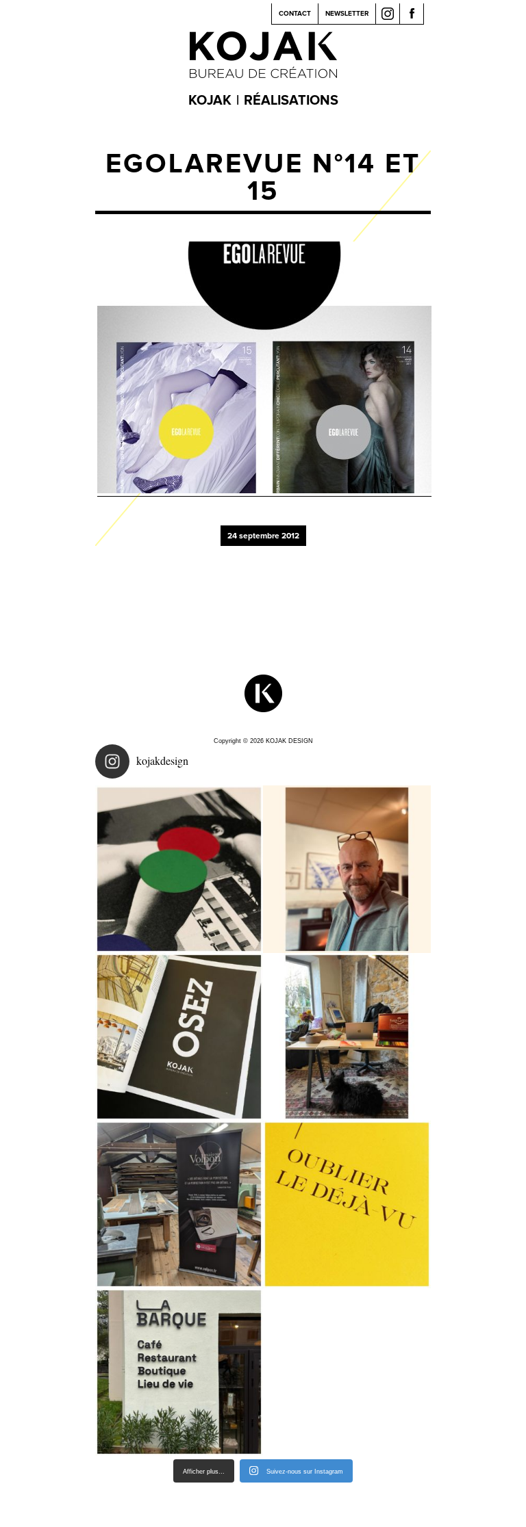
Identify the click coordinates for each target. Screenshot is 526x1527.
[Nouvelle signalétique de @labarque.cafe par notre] (179, 1372)
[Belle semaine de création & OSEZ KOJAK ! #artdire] (179, 1037)
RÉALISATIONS (291, 100)
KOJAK (209, 100)
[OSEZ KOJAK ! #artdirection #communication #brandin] (347, 1037)
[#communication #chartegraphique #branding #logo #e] (347, 869)
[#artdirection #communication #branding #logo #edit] (179, 869)
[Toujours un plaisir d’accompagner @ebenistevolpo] (179, 1204)
